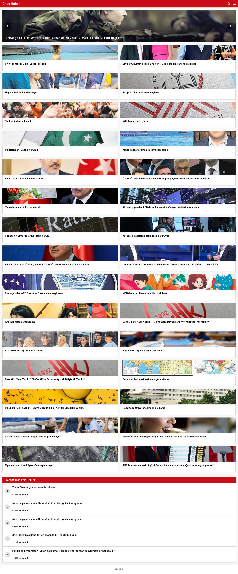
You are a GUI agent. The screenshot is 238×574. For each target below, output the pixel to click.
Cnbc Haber (11, 4)
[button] (8, 26)
